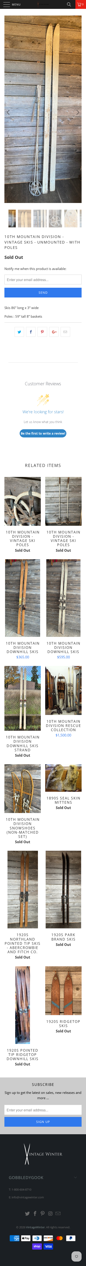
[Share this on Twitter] (19, 332)
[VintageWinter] (43, 4)
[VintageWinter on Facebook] (35, 1214)
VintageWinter (35, 1227)
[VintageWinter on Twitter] (27, 1214)
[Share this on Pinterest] (42, 332)
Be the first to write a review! (43, 433)
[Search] (71, 4)
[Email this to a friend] (65, 332)
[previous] (8, 113)
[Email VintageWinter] (58, 1214)
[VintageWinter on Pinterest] (42, 1214)
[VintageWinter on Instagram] (50, 1214)
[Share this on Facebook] (31, 332)
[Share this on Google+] (54, 332)
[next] (77, 113)
